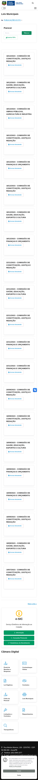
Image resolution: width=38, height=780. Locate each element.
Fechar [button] (19, 775)
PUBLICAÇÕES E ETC (12, 20)
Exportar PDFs (11, 37)
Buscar (27, 33)
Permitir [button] (19, 771)
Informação (20, 632)
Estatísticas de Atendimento (20, 643)
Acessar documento (15, 65)
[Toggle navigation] (35, 8)
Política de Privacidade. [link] (15, 766)
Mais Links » (32, 604)
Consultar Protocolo (20, 638)
